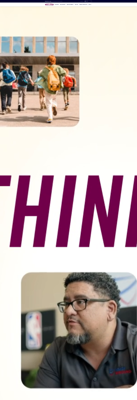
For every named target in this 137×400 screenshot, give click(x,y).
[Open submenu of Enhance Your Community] (73, 4)
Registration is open (48, 1)
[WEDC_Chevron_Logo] (49, 3)
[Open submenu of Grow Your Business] (65, 4)
